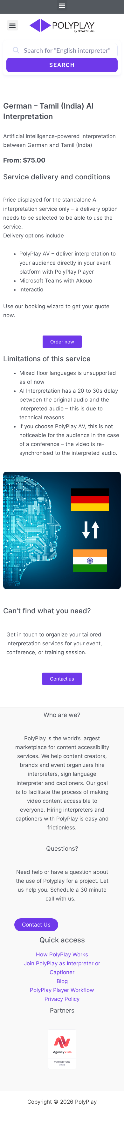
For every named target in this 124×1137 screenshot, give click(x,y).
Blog (62, 981)
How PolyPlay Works (62, 954)
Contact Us (36, 924)
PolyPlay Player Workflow (62, 990)
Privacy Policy (62, 999)
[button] (62, 5)
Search (62, 65)
